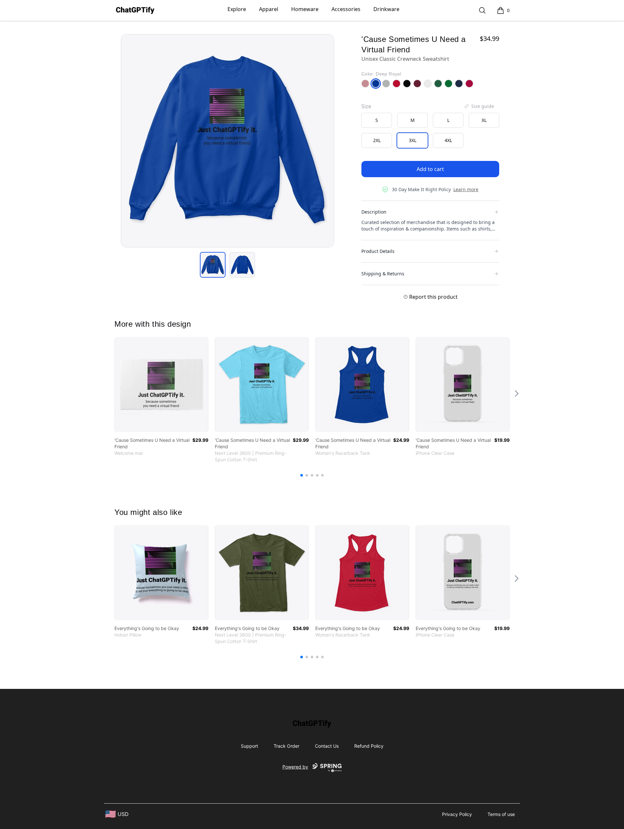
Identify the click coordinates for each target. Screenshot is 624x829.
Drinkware (386, 9)
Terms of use (501, 814)
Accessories (346, 9)
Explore (237, 9)
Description (373, 212)
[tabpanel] (227, 140)
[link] (161, 384)
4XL (448, 140)
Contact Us (327, 746)
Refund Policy (369, 746)
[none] (478, 106)
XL (484, 120)
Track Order (286, 746)
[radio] (376, 120)
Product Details (378, 251)
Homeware (304, 9)
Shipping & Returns (382, 273)
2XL (377, 140)
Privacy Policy (457, 814)
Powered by (295, 767)
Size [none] (366, 106)
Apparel (268, 9)
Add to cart (430, 169)
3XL (412, 140)
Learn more (465, 189)
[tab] (213, 265)
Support (249, 746)
